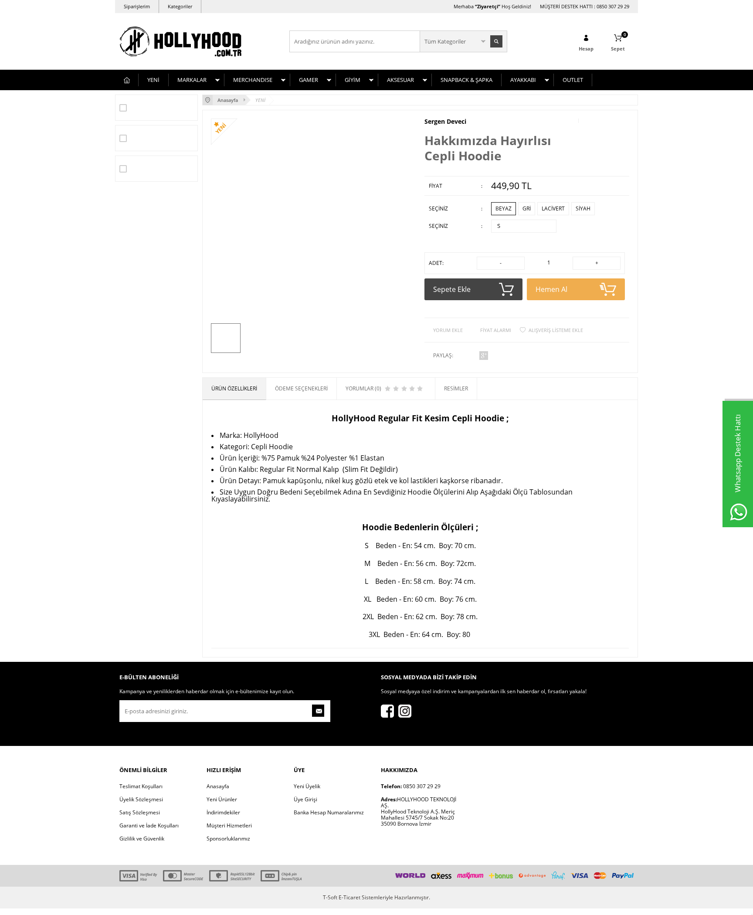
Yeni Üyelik (307, 786)
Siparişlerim (137, 6)
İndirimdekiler (223, 812)
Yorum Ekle (448, 330)
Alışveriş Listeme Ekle (556, 330)
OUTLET (573, 80)
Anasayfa (218, 786)
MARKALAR (192, 80)
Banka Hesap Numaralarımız (329, 812)
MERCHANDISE (252, 80)
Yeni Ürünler (222, 799)
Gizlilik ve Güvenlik (141, 838)
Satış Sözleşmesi (139, 812)
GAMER (308, 80)
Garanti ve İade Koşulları (149, 825)
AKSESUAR (400, 80)
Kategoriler (180, 6)
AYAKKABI (523, 80)
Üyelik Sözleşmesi (141, 799)
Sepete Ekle (452, 289)
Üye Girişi (305, 799)
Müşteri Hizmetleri (229, 825)
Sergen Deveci (445, 122)
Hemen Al (551, 289)
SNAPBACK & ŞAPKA (466, 80)
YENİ (153, 80)
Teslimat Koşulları (141, 786)
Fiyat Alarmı (495, 330)
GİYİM (352, 80)
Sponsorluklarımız (228, 838)
